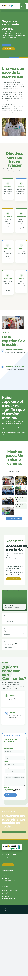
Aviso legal (17, 910)
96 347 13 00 (12, 699)
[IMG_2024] (8, 507)
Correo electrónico (9, 754)
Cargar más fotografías (14, 518)
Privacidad (7, 787)
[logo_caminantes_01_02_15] (7, 5)
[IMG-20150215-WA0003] (8, 487)
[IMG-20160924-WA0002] (21, 477)
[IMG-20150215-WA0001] (21, 487)
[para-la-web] (13, 316)
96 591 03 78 (12, 717)
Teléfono (6, 761)
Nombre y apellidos (9, 748)
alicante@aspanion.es (15, 715)
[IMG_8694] (8, 497)
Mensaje (6, 774)
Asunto (7, 768)
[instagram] (25, 1)
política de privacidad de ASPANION (12, 790)
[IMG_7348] (21, 497)
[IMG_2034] (21, 504)
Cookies (11, 910)
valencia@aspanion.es (15, 698)
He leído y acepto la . (12, 790)
